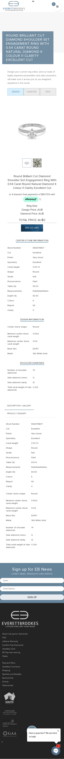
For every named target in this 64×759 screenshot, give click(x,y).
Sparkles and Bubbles (11, 674)
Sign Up (32, 597)
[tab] (19, 406)
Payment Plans (8, 663)
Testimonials (7, 685)
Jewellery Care (8, 649)
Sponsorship (7, 678)
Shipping (6, 670)
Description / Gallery (19, 406)
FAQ (4, 637)
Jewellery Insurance (11, 666)
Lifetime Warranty (10, 641)
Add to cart (32, 228)
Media (5, 656)
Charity (5, 681)
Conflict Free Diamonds (12, 645)
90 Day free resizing (11, 652)
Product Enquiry (16, 413)
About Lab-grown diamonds (15, 634)
